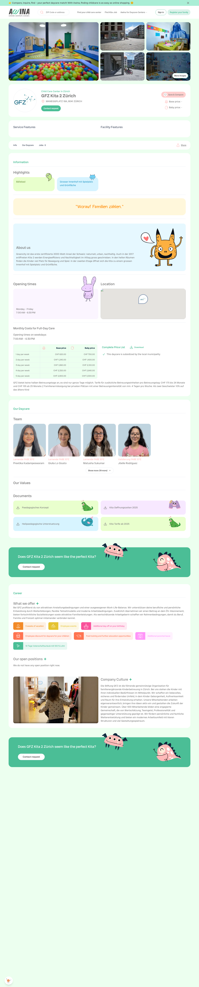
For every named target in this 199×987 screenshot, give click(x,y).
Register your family (179, 12)
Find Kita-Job (111, 12)
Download (139, 347)
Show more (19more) (98, 470)
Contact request (51, 108)
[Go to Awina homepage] (19, 12)
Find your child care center (89, 12)
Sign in (161, 12)
